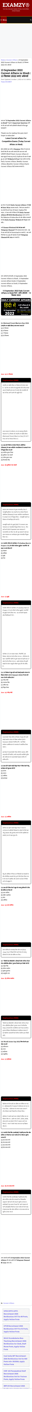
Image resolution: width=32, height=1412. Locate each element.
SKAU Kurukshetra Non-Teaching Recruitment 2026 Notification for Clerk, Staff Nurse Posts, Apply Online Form (15, 1343)
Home (3, 60)
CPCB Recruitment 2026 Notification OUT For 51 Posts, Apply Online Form (16, 1329)
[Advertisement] (16, 40)
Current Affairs (11, 60)
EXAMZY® (16, 4)
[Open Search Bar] (31, 20)
